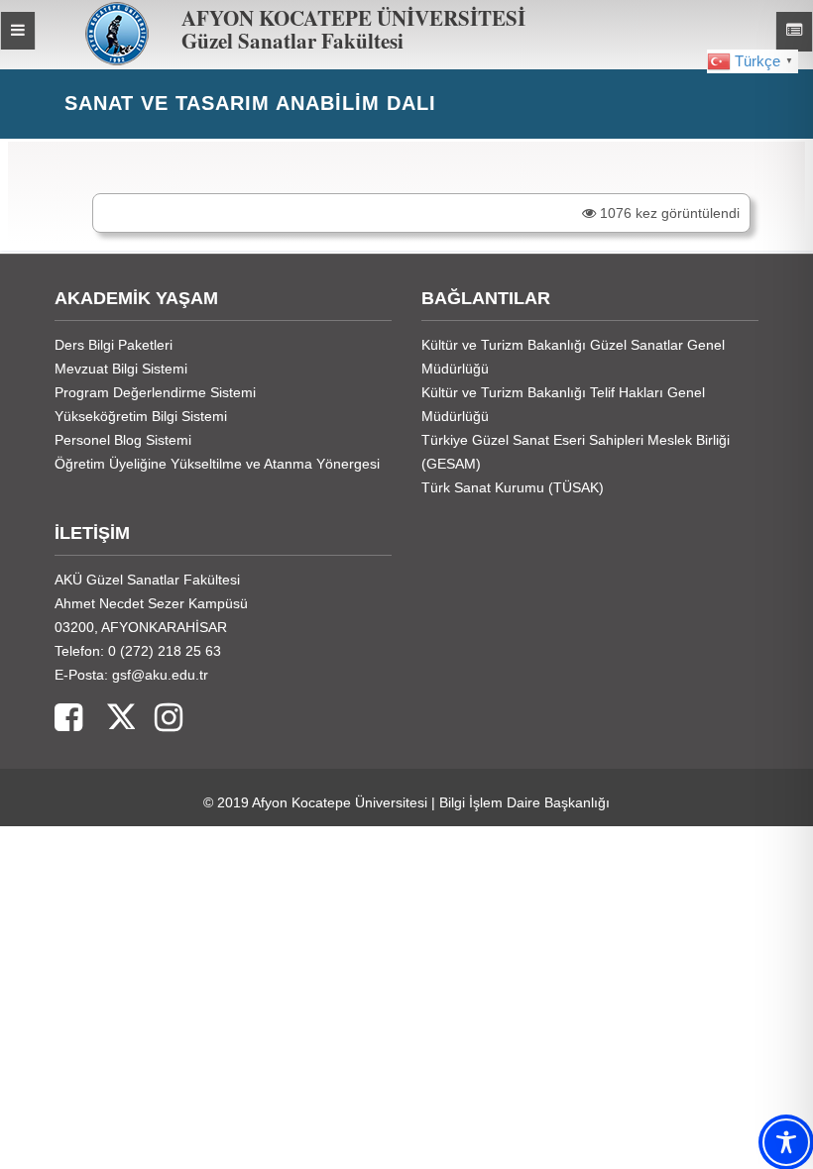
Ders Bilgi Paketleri (114, 345)
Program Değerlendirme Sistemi (155, 392)
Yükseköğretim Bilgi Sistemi (141, 416)
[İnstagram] (158, 718)
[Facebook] (68, 718)
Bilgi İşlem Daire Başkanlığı (524, 802)
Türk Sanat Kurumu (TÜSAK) (512, 487)
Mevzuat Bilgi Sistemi (121, 368)
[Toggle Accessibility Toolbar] (786, 1142)
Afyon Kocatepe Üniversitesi (339, 802)
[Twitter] (108, 718)
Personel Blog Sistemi (123, 440)
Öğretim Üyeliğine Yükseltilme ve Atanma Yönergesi (217, 464)
